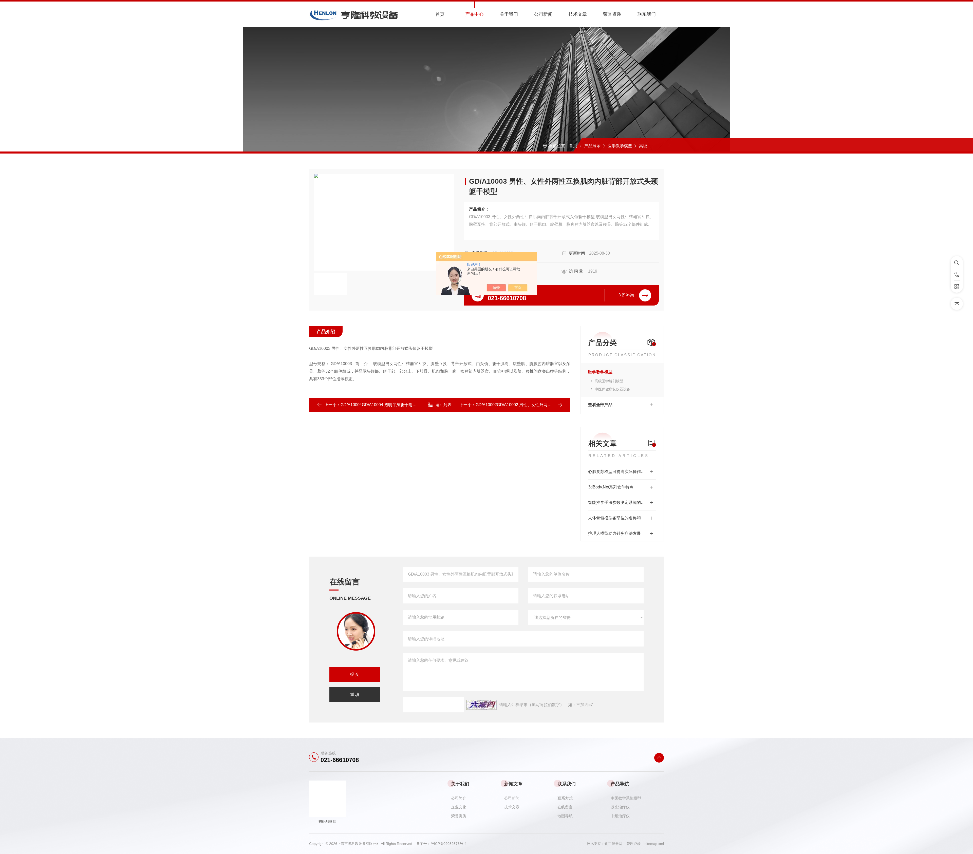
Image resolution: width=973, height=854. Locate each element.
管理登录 (633, 844)
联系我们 (647, 14)
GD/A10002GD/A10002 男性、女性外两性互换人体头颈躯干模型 (534, 405)
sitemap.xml (654, 844)
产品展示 (592, 146)
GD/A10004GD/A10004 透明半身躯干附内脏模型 (385, 405)
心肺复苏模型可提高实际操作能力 (618, 471)
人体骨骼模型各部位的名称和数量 (618, 518)
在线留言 (565, 807)
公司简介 (458, 798)
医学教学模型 (620, 146)
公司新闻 (543, 14)
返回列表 (443, 405)
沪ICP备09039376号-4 (448, 844)
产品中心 (474, 14)
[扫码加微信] (957, 286)
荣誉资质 (612, 14)
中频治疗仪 (620, 816)
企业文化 (458, 807)
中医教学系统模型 (626, 798)
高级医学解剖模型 (655, 146)
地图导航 (565, 816)
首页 (439, 14)
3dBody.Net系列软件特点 (610, 487)
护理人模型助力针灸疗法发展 (614, 533)
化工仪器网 (615, 844)
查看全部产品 (600, 405)
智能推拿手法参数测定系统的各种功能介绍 (622, 502)
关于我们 (509, 14)
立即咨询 (626, 295)
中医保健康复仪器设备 (612, 389)
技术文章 (578, 14)
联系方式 (565, 798)
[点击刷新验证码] (481, 705)
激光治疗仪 (620, 807)
